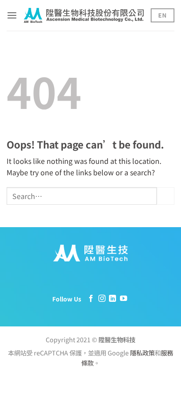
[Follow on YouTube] (123, 299)
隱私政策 (142, 352)
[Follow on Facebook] (90, 299)
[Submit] (165, 195)
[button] (12, 15)
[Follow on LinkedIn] (112, 299)
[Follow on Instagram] (101, 299)
